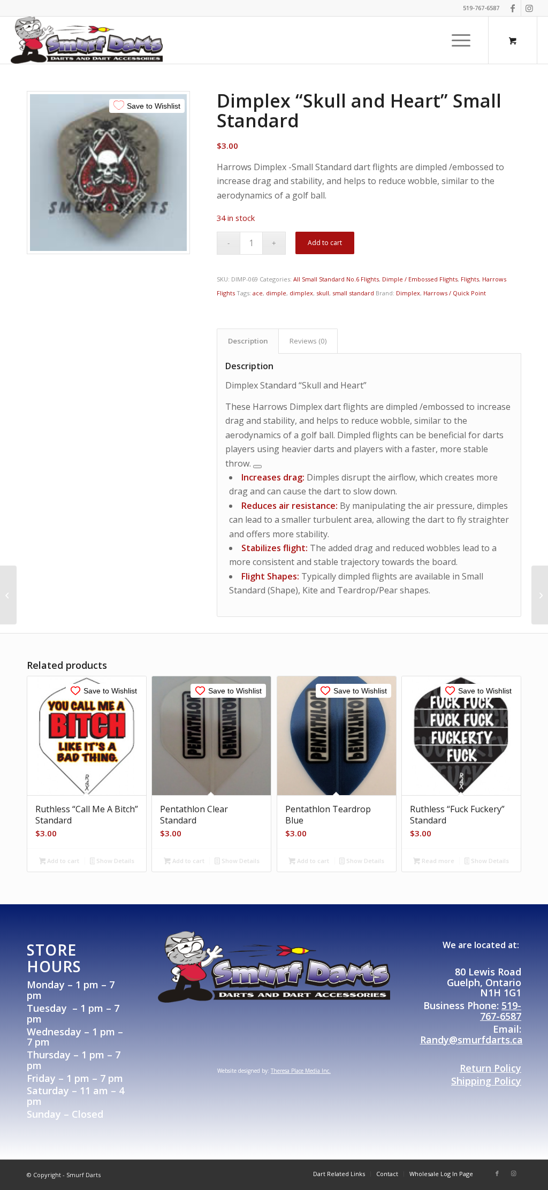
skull (322, 293)
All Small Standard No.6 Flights (336, 279)
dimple (276, 293)
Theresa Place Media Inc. (301, 1070)
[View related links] (257, 466)
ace (258, 293)
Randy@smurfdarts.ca (471, 1039)
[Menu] (457, 40)
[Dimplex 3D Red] (539, 595)
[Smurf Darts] (87, 40)
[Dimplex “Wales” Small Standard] (8, 595)
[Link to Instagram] (529, 8)
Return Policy (490, 1068)
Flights (470, 279)
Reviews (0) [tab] (308, 341)
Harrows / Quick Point (454, 293)
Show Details (114, 861)
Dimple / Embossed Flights (420, 279)
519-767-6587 (500, 1011)
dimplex (301, 293)
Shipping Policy (486, 1080)
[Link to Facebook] (513, 8)
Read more (437, 861)
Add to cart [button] (62, 861)
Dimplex (408, 293)
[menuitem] (461, 40)
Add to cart (325, 242)
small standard (353, 293)
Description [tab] (248, 341)
